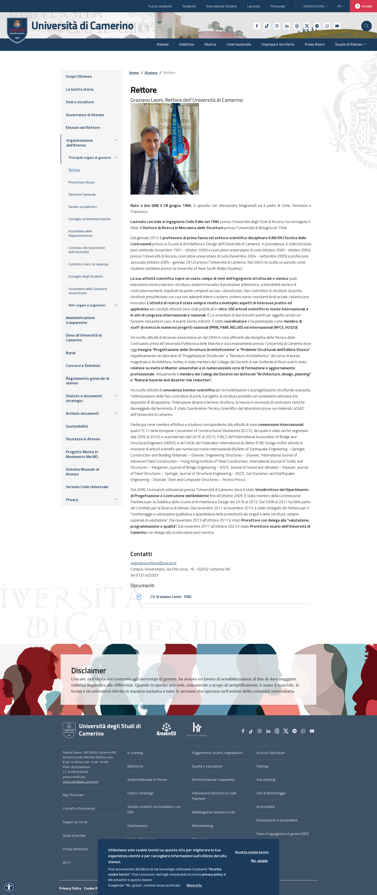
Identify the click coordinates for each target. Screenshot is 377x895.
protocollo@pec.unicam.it (80, 781)
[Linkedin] (285, 25)
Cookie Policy (94, 888)
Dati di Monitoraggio (271, 793)
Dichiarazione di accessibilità (277, 820)
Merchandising (202, 825)
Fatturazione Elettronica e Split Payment (214, 795)
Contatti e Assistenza (79, 808)
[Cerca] (366, 26)
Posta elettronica (75, 849)
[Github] (295, 25)
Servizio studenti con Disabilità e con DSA (154, 809)
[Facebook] (255, 25)
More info (194, 885)
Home (134, 73)
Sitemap (263, 766)
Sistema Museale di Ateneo (147, 779)
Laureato (253, 6)
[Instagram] (275, 25)
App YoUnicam (73, 794)
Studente (189, 6)
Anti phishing (266, 779)
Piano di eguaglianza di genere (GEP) (283, 833)
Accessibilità (265, 806)
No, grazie (259, 860)
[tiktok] (265, 25)
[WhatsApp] (325, 25)
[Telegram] (315, 25)
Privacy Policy (70, 888)
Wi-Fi (66, 862)
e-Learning (135, 752)
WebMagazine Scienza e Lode (213, 812)
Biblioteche (135, 766)
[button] (9, 887)
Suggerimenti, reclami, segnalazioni (217, 752)
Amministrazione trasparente (213, 779)
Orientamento (137, 825)
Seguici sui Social (75, 821)
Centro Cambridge (140, 793)
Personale (278, 6)
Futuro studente (160, 6)
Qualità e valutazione (207, 766)
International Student (221, 6)
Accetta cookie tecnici (252, 852)
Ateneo (151, 73)
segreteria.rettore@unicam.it (153, 563)
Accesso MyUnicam (271, 752)
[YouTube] (335, 25)
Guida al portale (74, 835)
